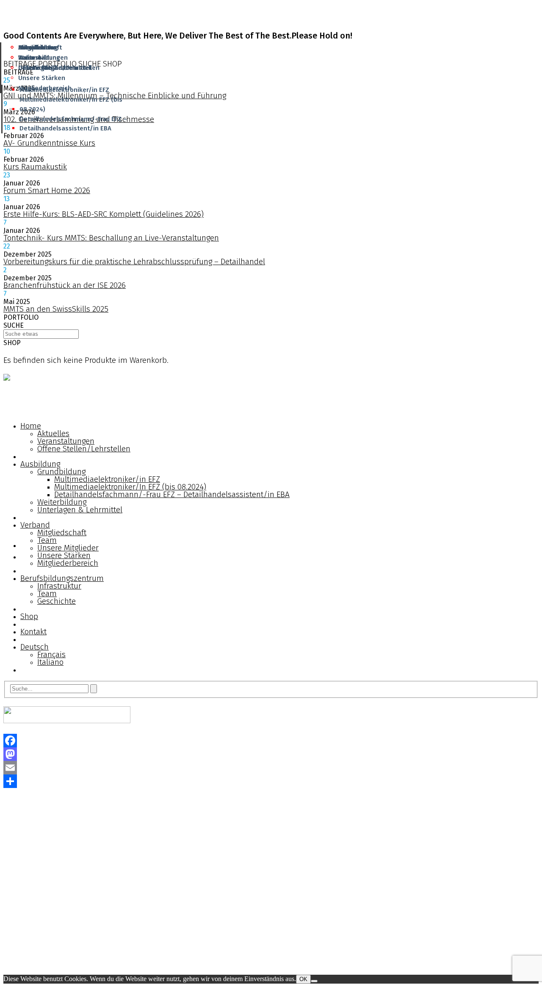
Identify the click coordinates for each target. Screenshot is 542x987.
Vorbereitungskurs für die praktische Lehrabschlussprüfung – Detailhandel (134, 261)
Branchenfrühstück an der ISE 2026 (64, 285)
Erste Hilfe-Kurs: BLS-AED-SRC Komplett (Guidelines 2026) (103, 214)
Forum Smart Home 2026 (46, 190)
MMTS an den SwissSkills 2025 (55, 309)
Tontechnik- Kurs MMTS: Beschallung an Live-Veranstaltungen (111, 238)
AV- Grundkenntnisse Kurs (49, 143)
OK (303, 979)
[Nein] (314, 981)
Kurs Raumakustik (35, 166)
